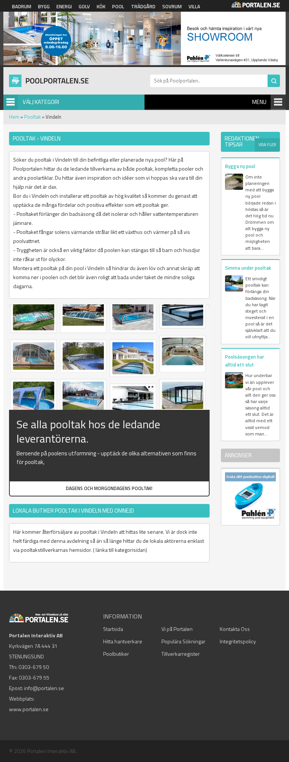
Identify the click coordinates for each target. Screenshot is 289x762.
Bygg (44, 6)
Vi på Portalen (177, 629)
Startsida (113, 629)
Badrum (21, 6)
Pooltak (32, 117)
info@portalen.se (44, 688)
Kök (101, 6)
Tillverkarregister (180, 654)
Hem (14, 117)
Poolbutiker (116, 654)
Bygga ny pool (240, 166)
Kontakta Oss (235, 629)
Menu (259, 102)
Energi (64, 6)
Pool (118, 6)
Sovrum (172, 6)
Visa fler (267, 145)
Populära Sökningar (183, 641)
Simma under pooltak (248, 268)
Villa (194, 6)
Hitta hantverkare (122, 641)
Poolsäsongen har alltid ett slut (244, 360)
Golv (84, 6)
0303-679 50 (33, 667)
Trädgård (143, 6)
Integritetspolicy (238, 641)
